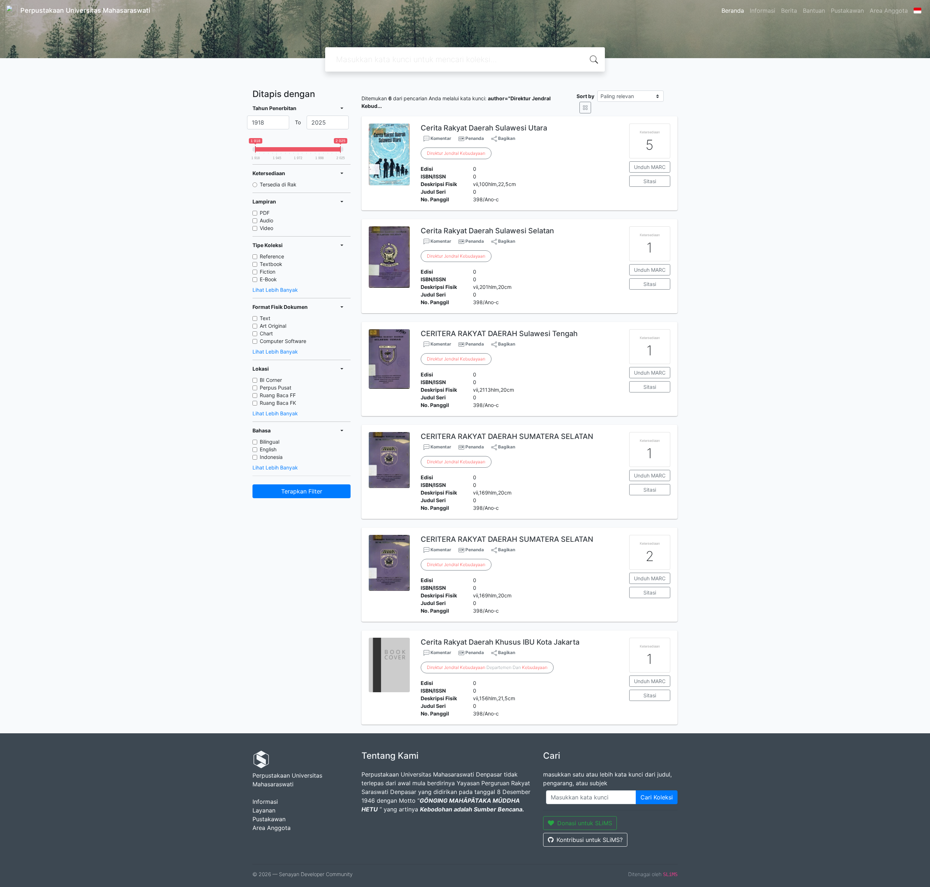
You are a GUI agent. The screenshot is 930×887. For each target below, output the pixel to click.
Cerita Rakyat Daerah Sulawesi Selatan (487, 230)
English (268, 449)
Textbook (271, 264)
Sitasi (649, 181)
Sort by (585, 96)
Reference (272, 256)
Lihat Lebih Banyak (275, 290)
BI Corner (271, 380)
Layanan (263, 810)
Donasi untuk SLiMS (584, 823)
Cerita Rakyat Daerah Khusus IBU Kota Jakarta (500, 642)
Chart (266, 333)
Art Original (273, 326)
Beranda (732, 10)
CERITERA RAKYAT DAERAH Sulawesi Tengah (499, 333)
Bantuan (814, 10)
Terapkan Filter (301, 491)
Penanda (474, 138)
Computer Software (283, 341)
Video (266, 228)
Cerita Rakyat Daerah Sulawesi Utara (484, 128)
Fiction (267, 272)
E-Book (268, 279)
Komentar (440, 138)
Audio (266, 220)
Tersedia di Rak (278, 184)
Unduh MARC (650, 167)
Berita (789, 10)
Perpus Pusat (275, 387)
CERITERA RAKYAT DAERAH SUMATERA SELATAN (507, 436)
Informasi (762, 10)
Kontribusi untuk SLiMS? (590, 839)
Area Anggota (889, 10)
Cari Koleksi (656, 797)
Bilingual (269, 442)
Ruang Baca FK (278, 403)
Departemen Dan (487, 667)
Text (265, 318)
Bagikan (506, 138)
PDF (265, 213)
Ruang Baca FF (278, 395)
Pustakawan (847, 10)
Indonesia (271, 457)
